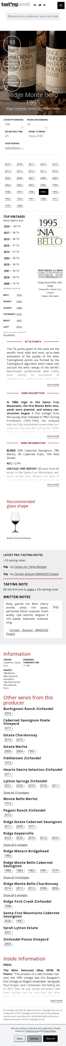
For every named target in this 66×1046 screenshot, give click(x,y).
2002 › (20, 184)
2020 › (20, 785)
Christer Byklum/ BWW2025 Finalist (36, 574)
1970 (6, 226)
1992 (6, 258)
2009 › (8, 178)
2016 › (43, 164)
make (30, 589)
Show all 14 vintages (16, 877)
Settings (34, 1038)
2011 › (43, 171)
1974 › (8, 762)
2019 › (8, 164)
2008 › (20, 178)
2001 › (31, 184)
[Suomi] (44, 5)
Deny (20, 1038)
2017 (6, 232)
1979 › (56, 870)
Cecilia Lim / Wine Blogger (30, 567)
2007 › (31, 178)
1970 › (8, 205)
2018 (6, 277)
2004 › (8, 184)
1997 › (20, 191)
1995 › (43, 191)
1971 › (55, 198)
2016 (6, 245)
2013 (6, 251)
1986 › (8, 870)
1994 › (55, 191)
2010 (6, 239)
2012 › (31, 171)
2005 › (55, 178)
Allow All (50, 1038)
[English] (35, 5)
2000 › (43, 184)
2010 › (55, 171)
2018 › (20, 164)
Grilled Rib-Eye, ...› (14, 147)
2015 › (55, 164)
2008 (6, 283)
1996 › (31, 191)
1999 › (55, 184)
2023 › (8, 838)
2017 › (31, 164)
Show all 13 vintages (16, 792)
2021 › (8, 785)
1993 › (8, 198)
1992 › (20, 198)
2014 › (8, 171)
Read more (53, 384)
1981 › (44, 870)
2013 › (20, 171)
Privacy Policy (49, 1031)
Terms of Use (32, 1031)
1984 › (20, 870)
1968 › (20, 205)
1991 (6, 270)
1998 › (8, 191)
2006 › (43, 178)
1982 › (32, 870)
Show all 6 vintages (15, 845)
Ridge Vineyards (16, 108)
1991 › (31, 198)
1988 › (43, 198)
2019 (6, 264)
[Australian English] (40, 5)
